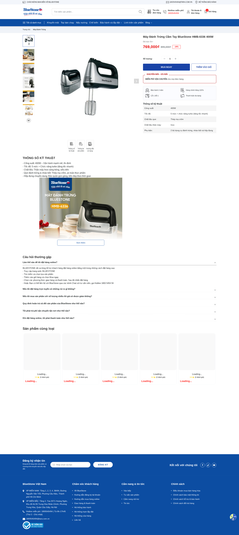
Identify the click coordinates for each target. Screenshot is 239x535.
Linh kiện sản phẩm (134, 22)
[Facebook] (202, 465)
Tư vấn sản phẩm (131, 495)
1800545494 (173, 13)
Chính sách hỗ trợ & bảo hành (186, 499)
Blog (148, 22)
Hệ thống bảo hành (82, 507)
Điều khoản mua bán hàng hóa (186, 491)
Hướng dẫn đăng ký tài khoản (87, 495)
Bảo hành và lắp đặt (110, 22)
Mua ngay (166, 67)
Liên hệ (77, 520)
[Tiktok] (208, 465)
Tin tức (127, 503)
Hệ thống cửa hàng (82, 516)
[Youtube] (214, 465)
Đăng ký (103, 465)
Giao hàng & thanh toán (84, 503)
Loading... (42, 374)
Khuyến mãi (53, 22)
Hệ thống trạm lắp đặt (83, 512)
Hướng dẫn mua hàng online (86, 499)
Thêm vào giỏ (204, 67)
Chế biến (93, 22)
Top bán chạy (67, 22)
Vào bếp (127, 491)
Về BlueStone (80, 491)
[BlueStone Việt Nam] (33, 12)
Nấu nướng (81, 22)
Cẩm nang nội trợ (131, 499)
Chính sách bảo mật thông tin (186, 495)
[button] (28, 37)
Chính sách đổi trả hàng (183, 503)
